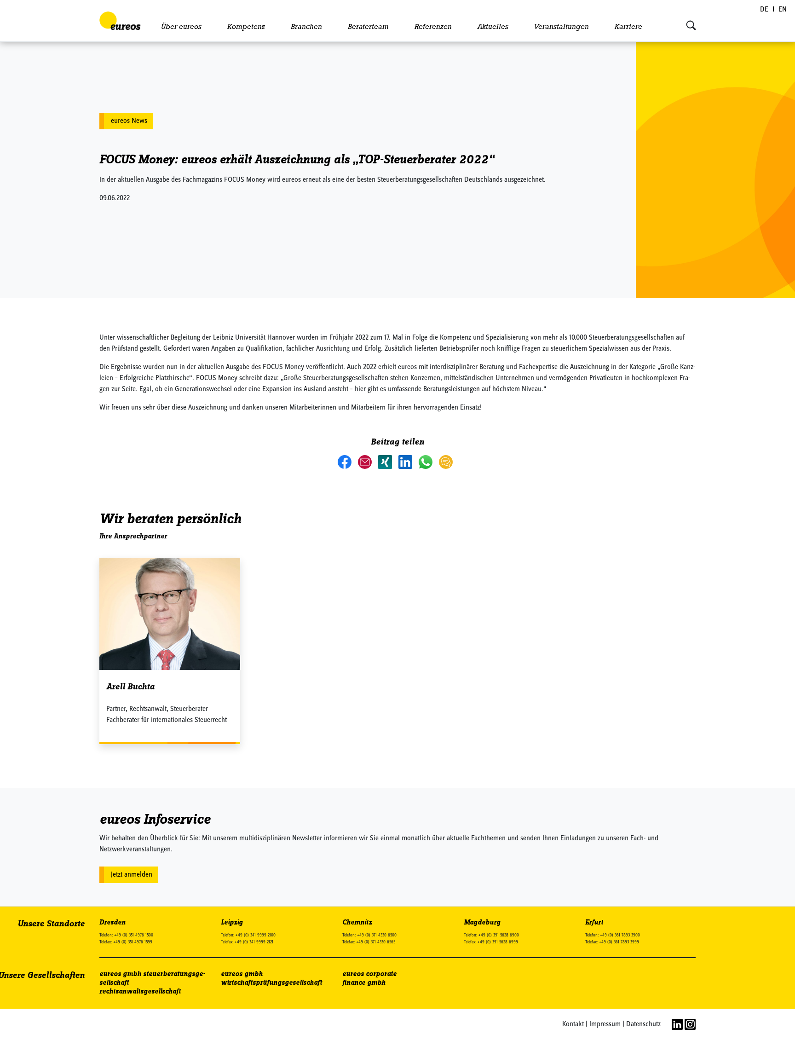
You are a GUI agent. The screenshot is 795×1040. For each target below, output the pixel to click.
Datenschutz (643, 1024)
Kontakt (573, 1024)
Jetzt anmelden (131, 874)
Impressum (605, 1024)
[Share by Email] (366, 461)
